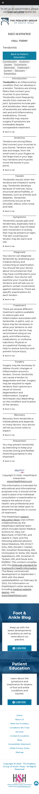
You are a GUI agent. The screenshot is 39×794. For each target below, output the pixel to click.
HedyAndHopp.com (24, 786)
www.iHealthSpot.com (19, 481)
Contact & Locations (19, 736)
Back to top (10, 132)
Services (19, 732)
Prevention (10, 73)
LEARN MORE (20, 648)
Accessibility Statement (19, 744)
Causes (8, 64)
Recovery (20, 70)
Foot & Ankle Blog (19, 615)
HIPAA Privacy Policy (19, 748)
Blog (19, 740)
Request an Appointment (19, 34)
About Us (19, 719)
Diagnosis (9, 67)
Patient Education (19, 666)
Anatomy (24, 61)
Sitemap (20, 752)
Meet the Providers (19, 724)
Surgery (8, 70)
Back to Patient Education (19, 56)
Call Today (19, 40)
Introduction (10, 61)
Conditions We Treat (19, 728)
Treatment (23, 67)
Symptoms (20, 64)
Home (19, 715)
